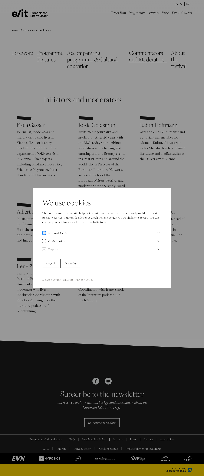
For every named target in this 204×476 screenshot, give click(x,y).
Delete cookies (51, 279)
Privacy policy (84, 279)
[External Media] (44, 233)
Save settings (70, 263)
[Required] (44, 249)
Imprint (68, 279)
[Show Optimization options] (159, 241)
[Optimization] (44, 241)
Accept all (50, 263)
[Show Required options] (159, 249)
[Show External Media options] (159, 233)
